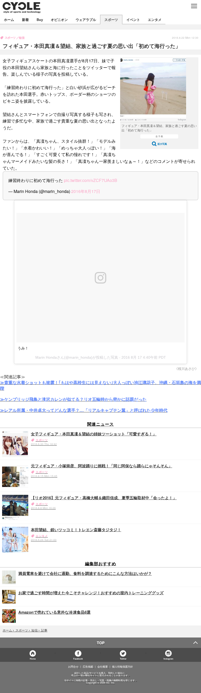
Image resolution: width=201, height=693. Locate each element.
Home (33, 658)
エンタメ (154, 19)
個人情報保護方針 (122, 666)
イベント (133, 19)
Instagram (168, 658)
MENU (194, 6)
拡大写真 (162, 144)
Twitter (123, 658)
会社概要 (102, 666)
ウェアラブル (86, 19)
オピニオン (59, 19)
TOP (100, 642)
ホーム (9, 19)
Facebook (78, 658)
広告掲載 (88, 666)
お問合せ (73, 666)
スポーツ (111, 19)
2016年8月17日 (85, 191)
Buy (40, 19)
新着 (25, 19)
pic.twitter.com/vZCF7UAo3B (90, 180)
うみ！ (23, 348)
